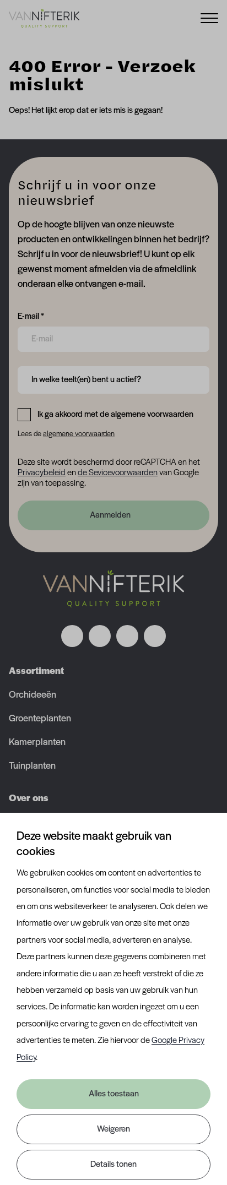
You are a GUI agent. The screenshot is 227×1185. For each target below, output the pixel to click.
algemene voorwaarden (79, 434)
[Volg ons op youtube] (155, 636)
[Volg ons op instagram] (100, 636)
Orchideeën (32, 695)
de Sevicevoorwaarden (118, 473)
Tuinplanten (32, 766)
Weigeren (113, 1129)
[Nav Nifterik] (113, 588)
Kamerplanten (37, 743)
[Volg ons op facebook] (72, 636)
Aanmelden (110, 515)
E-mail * (31, 316)
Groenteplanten (40, 719)
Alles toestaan (114, 1094)
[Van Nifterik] (44, 18)
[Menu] (209, 17)
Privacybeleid (42, 473)
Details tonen (113, 1164)
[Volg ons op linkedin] (127, 636)
